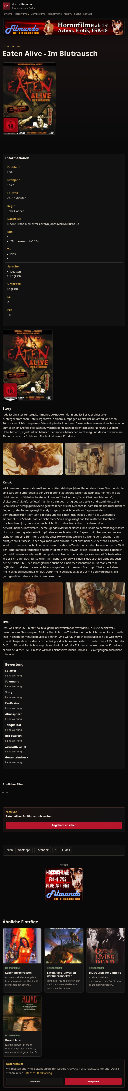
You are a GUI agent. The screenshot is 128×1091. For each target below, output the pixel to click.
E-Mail (66, 850)
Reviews (7, 13)
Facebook (42, 850)
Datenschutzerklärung (38, 1073)
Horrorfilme (21, 13)
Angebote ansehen (64, 825)
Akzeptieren (93, 1081)
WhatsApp (24, 850)
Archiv (67, 13)
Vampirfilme (55, 13)
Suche (77, 13)
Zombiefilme (38, 13)
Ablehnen (35, 1081)
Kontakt (87, 13)
